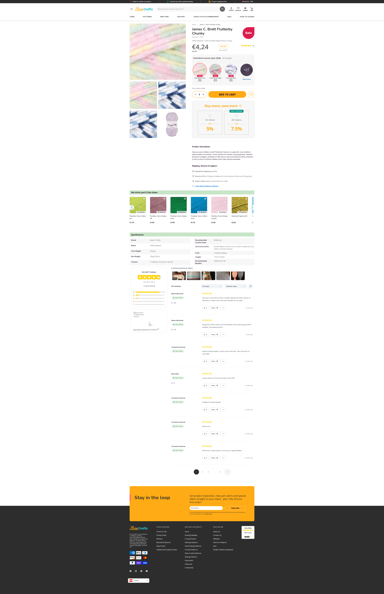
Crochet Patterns (191, 550)
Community (189, 568)
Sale (229, 17)
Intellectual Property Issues (166, 550)
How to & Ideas (247, 17)
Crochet (181, 17)
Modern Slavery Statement (223, 550)
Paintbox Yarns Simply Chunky (219, 217)
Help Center (160, 546)
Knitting (164, 17)
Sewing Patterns (191, 557)
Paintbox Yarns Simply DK (158, 217)
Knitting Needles (191, 535)
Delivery (159, 539)
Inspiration (189, 560)
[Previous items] (132, 207)
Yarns (187, 532)
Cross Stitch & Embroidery (206, 17)
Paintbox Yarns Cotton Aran (199, 217)
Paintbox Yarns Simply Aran (178, 217)
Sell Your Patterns (220, 542)
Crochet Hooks (190, 539)
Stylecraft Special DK (239, 216)
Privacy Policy (208, 514)
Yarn (132, 17)
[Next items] (252, 207)
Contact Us (217, 535)
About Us (216, 532)
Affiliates (216, 539)
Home (194, 24)
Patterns (147, 17)
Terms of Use (161, 532)
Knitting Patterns (191, 542)
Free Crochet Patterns (193, 553)
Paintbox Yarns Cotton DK (138, 217)
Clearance (188, 564)
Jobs (214, 546)
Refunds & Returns (163, 542)
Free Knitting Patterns (193, 546)
